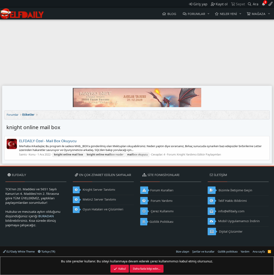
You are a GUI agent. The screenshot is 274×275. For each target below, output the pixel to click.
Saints (23, 154)
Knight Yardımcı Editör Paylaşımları (199, 154)
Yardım (245, 251)
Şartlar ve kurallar (203, 251)
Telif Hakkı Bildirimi (232, 200)
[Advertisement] (137, 51)
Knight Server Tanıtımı (98, 189)
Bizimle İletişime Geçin (235, 190)
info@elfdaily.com (230, 211)
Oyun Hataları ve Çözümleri (102, 209)
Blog (171, 14)
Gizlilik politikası (228, 251)
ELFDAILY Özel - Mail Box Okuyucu (48, 140)
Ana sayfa (259, 251)
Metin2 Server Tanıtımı (99, 199)
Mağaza (258, 14)
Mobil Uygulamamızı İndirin (238, 221)
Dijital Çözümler (230, 231)
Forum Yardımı (161, 200)
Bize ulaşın (182, 251)
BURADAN (46, 216)
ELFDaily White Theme (20, 251)
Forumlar (196, 14)
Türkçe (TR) (48, 251)
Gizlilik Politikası (161, 221)
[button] (208, 13)
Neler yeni (228, 14)
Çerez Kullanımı (162, 211)
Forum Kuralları (161, 190)
